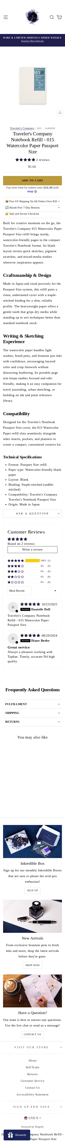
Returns (32, 1074)
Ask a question (32, 513)
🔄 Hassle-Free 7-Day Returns (22, 207)
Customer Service (32, 1081)
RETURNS (12, 721)
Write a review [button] (32, 549)
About (32, 1060)
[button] (26, 160)
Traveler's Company (22, 128)
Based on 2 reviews (21, 543)
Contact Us (32, 1034)
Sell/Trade (33, 1067)
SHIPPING (12, 712)
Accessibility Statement (32, 1094)
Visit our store (31, 1047)
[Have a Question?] (32, 991)
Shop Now (32, 965)
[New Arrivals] (32, 916)
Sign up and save (31, 1106)
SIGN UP (32, 890)
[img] (30, 604)
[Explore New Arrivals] (32, 40)
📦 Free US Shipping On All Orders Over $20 (31, 201)
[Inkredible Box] (32, 841)
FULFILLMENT (16, 704)
